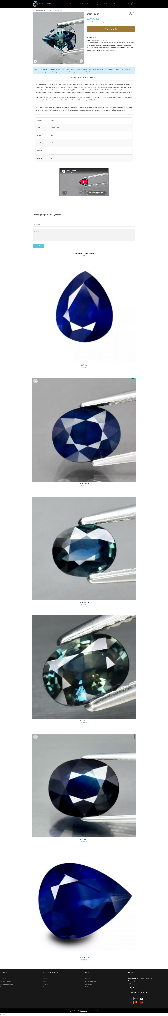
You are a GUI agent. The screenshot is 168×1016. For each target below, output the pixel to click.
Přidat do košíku (112, 29)
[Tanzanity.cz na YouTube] (133, 987)
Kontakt (113, 4)
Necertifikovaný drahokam (99, 40)
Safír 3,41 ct (84, 839)
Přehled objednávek (90, 981)
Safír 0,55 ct (84, 958)
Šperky (82, 4)
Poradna (89, 4)
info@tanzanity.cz (137, 981)
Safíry (52, 10)
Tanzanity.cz (83, 1011)
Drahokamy (73, 4)
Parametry (83, 78)
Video (92, 78)
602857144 (136, 984)
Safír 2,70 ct (84, 484)
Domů (65, 4)
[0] (131, 4)
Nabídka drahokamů (44, 10)
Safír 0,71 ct (84, 721)
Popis (73, 78)
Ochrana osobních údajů (6, 984)
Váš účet (87, 978)
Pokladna (45, 984)
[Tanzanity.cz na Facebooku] (130, 987)
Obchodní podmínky (5, 981)
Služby (106, 4)
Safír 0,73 (84, 365)
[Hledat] (128, 3)
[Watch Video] (81, 61)
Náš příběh (98, 4)
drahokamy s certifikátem (107, 50)
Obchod (45, 978)
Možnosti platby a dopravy (50, 987)
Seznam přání (89, 984)
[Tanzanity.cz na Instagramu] (137, 987)
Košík (44, 981)
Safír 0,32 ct (84, 602)
